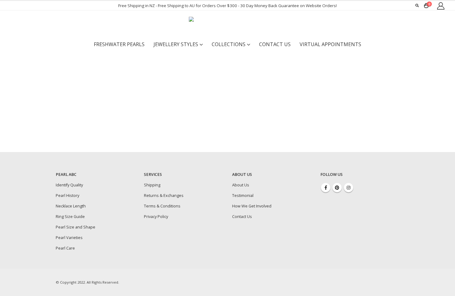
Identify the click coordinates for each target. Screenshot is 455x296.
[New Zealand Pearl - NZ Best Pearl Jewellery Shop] (227, 24)
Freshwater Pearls (119, 44)
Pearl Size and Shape (75, 227)
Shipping (152, 185)
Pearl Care (65, 248)
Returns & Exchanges (164, 195)
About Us (240, 185)
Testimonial (243, 195)
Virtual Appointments (330, 44)
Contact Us (275, 44)
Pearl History (67, 195)
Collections (228, 44)
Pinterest (337, 187)
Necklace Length (71, 206)
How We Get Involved (251, 206)
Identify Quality (69, 185)
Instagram (348, 187)
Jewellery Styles (176, 44)
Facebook (325, 187)
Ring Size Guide (70, 216)
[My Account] (441, 6)
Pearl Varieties (69, 237)
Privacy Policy (156, 216)
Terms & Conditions (162, 206)
